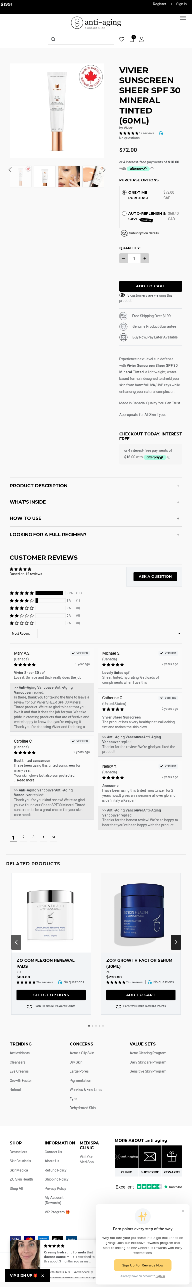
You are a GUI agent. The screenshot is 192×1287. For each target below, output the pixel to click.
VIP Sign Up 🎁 (24, 1275)
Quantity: (129, 248)
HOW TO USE (26, 518)
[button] (129, 133)
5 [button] (103, 1026)
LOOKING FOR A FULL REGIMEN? (48, 534)
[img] (44, 664)
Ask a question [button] (155, 576)
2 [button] (23, 837)
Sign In (181, 4)
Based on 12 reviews (26, 574)
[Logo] (96, 22)
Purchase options (139, 180)
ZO (18, 972)
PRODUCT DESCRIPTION (39, 486)
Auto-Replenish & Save (147, 216)
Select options (51, 995)
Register (159, 4)
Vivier (128, 128)
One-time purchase (138, 195)
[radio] (124, 192)
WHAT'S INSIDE (28, 502)
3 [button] (33, 837)
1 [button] (89, 1026)
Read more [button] (25, 780)
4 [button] (99, 1026)
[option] (57, 110)
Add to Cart (141, 995)
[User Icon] (141, 39)
